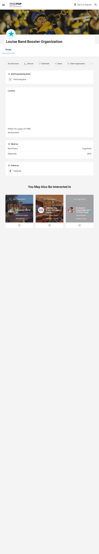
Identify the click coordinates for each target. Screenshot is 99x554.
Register (88, 5)
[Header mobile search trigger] (95, 4)
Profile (8, 50)
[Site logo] (16, 5)
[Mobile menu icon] (3, 5)
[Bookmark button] (19, 225)
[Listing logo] (11, 34)
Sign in (79, 5)
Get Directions (13, 133)
